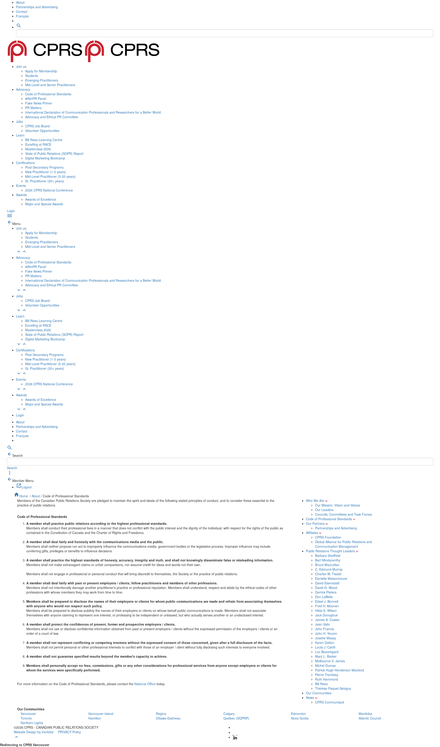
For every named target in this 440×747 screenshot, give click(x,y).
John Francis (324, 629)
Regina (161, 713)
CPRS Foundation (328, 537)
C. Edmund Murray (329, 569)
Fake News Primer (38, 103)
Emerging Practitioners (41, 80)
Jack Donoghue (326, 615)
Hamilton (94, 718)
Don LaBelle (324, 596)
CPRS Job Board (37, 126)
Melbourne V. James (330, 661)
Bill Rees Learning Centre (43, 139)
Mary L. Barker (326, 656)
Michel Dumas (325, 665)
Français (22, 16)
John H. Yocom (326, 633)
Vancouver (28, 713)
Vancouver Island (100, 713)
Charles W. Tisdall (328, 574)
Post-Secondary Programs (44, 167)
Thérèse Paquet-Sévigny (333, 688)
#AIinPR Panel (35, 98)
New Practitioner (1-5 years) (45, 172)
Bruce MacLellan (327, 564)
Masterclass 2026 (38, 149)
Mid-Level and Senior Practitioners (50, 84)
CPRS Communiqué (329, 702)
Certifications (25, 162)
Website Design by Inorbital (33, 732)
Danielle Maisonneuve (331, 578)
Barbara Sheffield (327, 555)
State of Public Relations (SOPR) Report (54, 153)
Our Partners (315, 523)
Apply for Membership (41, 71)
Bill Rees (321, 683)
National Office (145, 683)
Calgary (229, 713)
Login (11, 210)
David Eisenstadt (327, 583)
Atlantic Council (370, 718)
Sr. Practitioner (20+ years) (44, 181)
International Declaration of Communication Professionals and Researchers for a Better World (93, 112)
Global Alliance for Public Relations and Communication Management (343, 544)
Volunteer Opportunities (42, 130)
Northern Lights (32, 722)
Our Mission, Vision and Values (337, 505)
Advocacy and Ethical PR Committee (51, 117)
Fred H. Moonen (327, 606)
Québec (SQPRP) (236, 718)
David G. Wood (326, 587)
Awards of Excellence (40, 199)
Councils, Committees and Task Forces (343, 514)
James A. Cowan (327, 619)
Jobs (19, 121)
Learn (20, 135)
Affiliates (312, 532)
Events (21, 185)
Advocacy (23, 89)
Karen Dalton (324, 642)
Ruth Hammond (326, 679)
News (310, 697)
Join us (21, 66)
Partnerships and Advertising (37, 7)
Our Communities (318, 693)
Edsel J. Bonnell (326, 601)
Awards (21, 194)
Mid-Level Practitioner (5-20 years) (50, 176)
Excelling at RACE (38, 144)
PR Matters (33, 107)
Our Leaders (324, 509)
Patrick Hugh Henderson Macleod (339, 670)
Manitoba (365, 713)
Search (12, 467)
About (20, 2)
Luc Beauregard (326, 651)
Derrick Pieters (325, 592)
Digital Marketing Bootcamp (45, 158)
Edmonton (298, 713)
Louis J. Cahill (325, 647)
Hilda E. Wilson (326, 610)
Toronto (26, 718)
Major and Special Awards (44, 204)
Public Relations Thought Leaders (330, 551)
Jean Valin (322, 624)
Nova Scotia (299, 718)
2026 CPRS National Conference (49, 190)
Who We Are (315, 500)
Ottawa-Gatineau (168, 718)
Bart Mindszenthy (327, 560)
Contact (21, 11)
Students (31, 75)
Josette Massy (325, 638)
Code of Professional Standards (48, 94)
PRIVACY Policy (69, 732)
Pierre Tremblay (326, 674)
